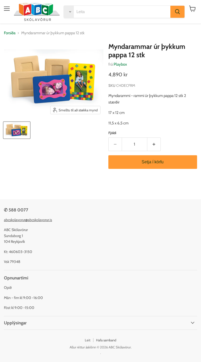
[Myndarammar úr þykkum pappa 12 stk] (16, 130)
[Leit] (177, 12)
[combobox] (122, 12)
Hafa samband (106, 340)
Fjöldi (112, 133)
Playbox (120, 64)
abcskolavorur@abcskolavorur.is (28, 219)
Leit (87, 340)
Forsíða (9, 33)
